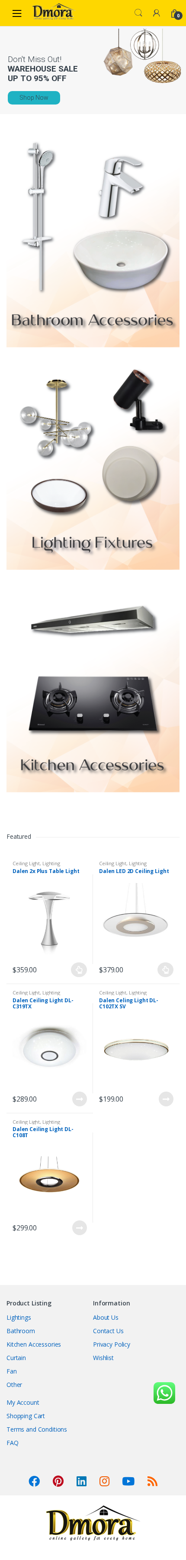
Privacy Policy (111, 1344)
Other (14, 1384)
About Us (106, 1317)
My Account (22, 1402)
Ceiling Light (26, 863)
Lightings (18, 1317)
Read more (79, 1099)
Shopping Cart (25, 1416)
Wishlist (103, 1358)
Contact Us (108, 1331)
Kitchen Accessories (33, 1344)
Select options (79, 969)
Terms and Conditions (36, 1429)
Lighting (51, 863)
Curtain (16, 1358)
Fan (11, 1371)
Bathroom (20, 1331)
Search (138, 13)
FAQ (12, 1443)
